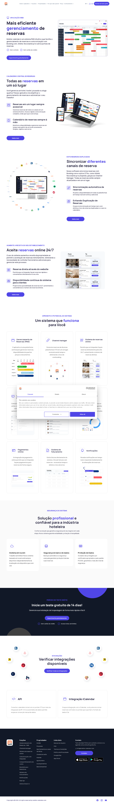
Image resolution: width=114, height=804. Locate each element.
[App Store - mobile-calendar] (82, 759)
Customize (55, 414)
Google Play (57, 755)
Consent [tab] (30, 394)
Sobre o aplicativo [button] (25, 3)
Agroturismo (40, 760)
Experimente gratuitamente (18, 58)
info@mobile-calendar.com (85, 748)
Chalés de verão (42, 754)
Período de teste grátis (101, 3)
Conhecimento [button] (68, 3)
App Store (57, 758)
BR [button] (86, 3)
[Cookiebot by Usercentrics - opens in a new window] (87, 388)
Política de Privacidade (61, 752)
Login (92, 3)
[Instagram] (101, 800)
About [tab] (84, 394)
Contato (84, 753)
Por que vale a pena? (53, 3)
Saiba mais (15, 138)
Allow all (82, 414)
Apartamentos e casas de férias (44, 750)
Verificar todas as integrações (57, 671)
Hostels (39, 757)
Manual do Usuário (59, 743)
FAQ (55, 746)
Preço (61, 3)
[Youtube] (105, 800)
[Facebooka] (97, 800)
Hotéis (39, 743)
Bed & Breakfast (42, 767)
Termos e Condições (60, 749)
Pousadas (40, 746)
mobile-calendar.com (39, 800)
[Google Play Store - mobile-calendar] (96, 759)
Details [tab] (57, 394)
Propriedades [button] (42, 3)
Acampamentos (42, 764)
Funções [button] (33, 3)
